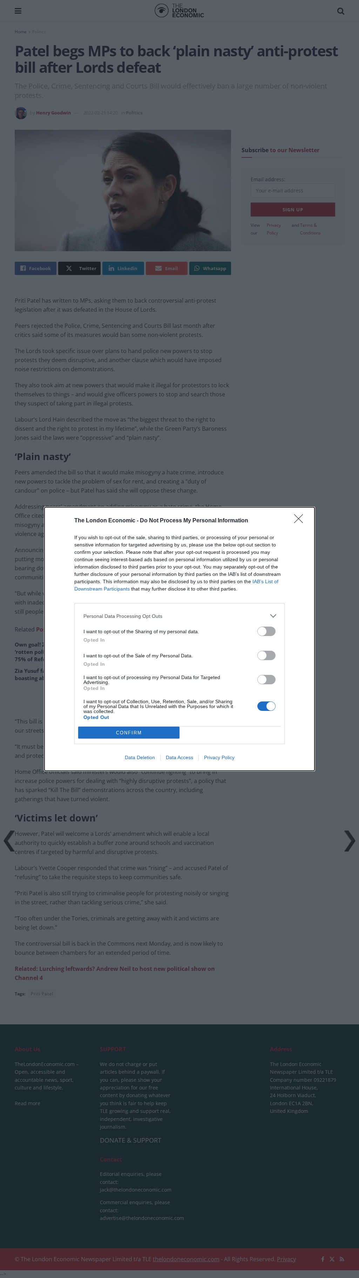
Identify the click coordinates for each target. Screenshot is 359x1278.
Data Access (179, 757)
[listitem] (179, 616)
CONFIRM (129, 732)
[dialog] (179, 639)
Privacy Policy (219, 757)
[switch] (266, 631)
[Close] (300, 521)
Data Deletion (140, 757)
